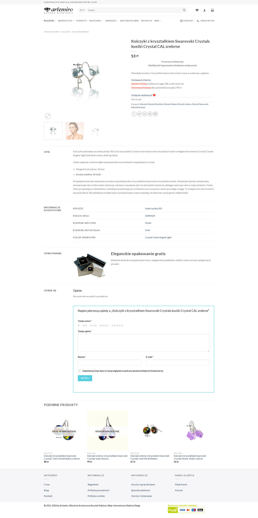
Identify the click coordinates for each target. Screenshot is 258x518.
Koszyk (179, 490)
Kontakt (48, 495)
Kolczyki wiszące (80, 32)
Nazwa (82, 357)
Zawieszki (110, 21)
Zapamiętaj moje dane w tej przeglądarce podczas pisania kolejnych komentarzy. (122, 371)
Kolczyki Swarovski (200, 104)
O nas (47, 484)
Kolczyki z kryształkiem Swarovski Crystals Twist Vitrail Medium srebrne (62, 457)
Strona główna (51, 32)
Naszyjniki (95, 21)
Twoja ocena (85, 321)
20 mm (148, 223)
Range (137, 505)
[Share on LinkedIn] (155, 113)
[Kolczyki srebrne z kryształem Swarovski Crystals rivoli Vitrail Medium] (150, 430)
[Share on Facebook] (134, 113)
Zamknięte (150, 215)
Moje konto (181, 484)
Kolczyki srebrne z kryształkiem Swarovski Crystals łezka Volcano (107, 457)
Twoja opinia (85, 331)
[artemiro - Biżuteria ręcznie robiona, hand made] (59, 10)
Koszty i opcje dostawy (143, 484)
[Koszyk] (212, 10)
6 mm (147, 230)
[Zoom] (48, 116)
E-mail (149, 357)
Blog (46, 490)
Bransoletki (65, 21)
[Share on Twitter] (139, 113)
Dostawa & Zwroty (141, 79)
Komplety (81, 21)
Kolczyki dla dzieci (155, 104)
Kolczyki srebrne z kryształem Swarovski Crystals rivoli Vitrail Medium (149, 457)
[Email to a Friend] (144, 113)
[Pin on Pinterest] (150, 113)
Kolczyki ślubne (170, 104)
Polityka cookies (96, 495)
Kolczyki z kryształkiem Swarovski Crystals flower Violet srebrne (190, 457)
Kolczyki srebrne (184, 104)
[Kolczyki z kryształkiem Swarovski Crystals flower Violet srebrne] (194, 430)
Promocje (146, 21)
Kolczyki (49, 21)
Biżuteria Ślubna (129, 21)
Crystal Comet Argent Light (158, 237)
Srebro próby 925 (153, 208)
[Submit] (184, 10)
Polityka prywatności (98, 490)
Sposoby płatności (140, 490)
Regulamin (93, 484)
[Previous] (49, 78)
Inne (156, 21)
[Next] (121, 78)
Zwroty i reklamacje (141, 495)
